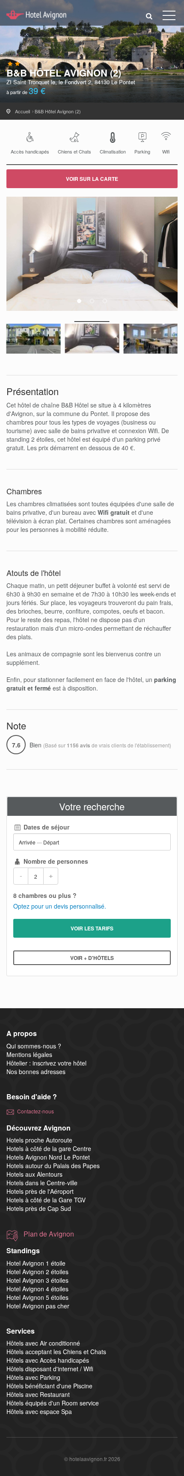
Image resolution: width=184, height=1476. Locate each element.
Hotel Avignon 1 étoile (35, 1263)
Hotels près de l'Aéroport (40, 1191)
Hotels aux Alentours (34, 1174)
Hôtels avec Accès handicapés (47, 1360)
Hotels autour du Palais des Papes (53, 1165)
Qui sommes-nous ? (33, 1046)
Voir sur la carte (92, 179)
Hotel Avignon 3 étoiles (37, 1280)
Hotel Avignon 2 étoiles (37, 1271)
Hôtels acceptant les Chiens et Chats (56, 1351)
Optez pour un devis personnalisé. (59, 906)
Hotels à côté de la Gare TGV (46, 1200)
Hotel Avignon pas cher (37, 1306)
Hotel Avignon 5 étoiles (37, 1297)
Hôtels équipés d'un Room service (52, 1403)
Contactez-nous (35, 1111)
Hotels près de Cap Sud (38, 1208)
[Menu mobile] (169, 17)
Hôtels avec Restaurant (38, 1394)
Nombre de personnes (55, 861)
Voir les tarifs (92, 928)
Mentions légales (29, 1054)
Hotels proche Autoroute (39, 1140)
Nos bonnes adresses (35, 1071)
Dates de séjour (45, 827)
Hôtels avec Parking (33, 1377)
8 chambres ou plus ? (45, 895)
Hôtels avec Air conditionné (43, 1343)
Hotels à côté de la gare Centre (48, 1148)
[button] (149, 16)
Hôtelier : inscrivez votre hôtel (46, 1063)
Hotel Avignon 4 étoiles (37, 1288)
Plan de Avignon (49, 1234)
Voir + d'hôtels (92, 958)
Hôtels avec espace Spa (39, 1411)
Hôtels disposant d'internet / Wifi (49, 1368)
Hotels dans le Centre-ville (41, 1182)
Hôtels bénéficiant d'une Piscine (49, 1386)
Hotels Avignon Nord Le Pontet (48, 1157)
